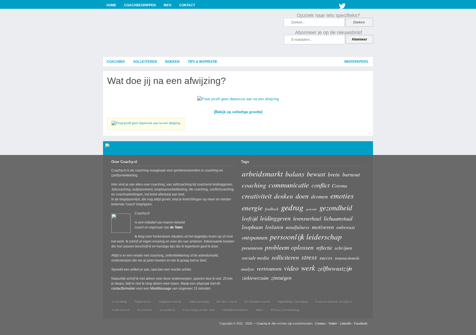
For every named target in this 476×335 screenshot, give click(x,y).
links (259, 310)
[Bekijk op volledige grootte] (238, 112)
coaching (116, 62)
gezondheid (336, 207)
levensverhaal (307, 218)
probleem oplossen (289, 247)
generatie (311, 209)
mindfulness (297, 227)
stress (309, 257)
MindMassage (160, 288)
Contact (320, 323)
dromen (319, 196)
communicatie (289, 184)
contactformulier (123, 288)
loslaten (274, 226)
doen (302, 195)
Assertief (144, 310)
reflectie (324, 247)
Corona (339, 185)
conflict (320, 185)
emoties (342, 195)
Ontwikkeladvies (235, 310)
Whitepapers (356, 62)
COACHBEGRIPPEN (140, 5)
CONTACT (187, 5)
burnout (351, 174)
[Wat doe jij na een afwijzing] (238, 100)
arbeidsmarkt (262, 173)
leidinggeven (275, 218)
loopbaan (252, 226)
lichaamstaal (338, 218)
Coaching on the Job (199, 310)
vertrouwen (269, 268)
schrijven (343, 248)
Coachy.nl (263, 323)
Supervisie (142, 302)
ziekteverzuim (255, 277)
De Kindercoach (257, 302)
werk (308, 268)
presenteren (252, 248)
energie (252, 207)
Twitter (342, 5)
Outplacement (170, 302)
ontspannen (254, 237)
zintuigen (281, 277)
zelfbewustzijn (335, 268)
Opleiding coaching (292, 302)
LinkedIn (345, 323)
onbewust (345, 227)
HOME (111, 5)
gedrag (292, 207)
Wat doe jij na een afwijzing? (166, 80)
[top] (366, 149)
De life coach (227, 302)
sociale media (255, 257)
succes (326, 257)
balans (294, 173)
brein (334, 174)
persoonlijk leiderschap (306, 236)
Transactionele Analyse (333, 302)
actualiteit (167, 310)
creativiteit (257, 195)
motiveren (323, 226)
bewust (316, 173)
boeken (172, 62)
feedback (271, 208)
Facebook (360, 323)
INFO (167, 5)
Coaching (119, 302)
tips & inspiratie (202, 62)
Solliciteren (120, 310)
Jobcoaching (199, 302)
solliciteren (145, 62)
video (291, 268)
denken (283, 196)
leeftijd (250, 218)
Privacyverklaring (285, 310)
